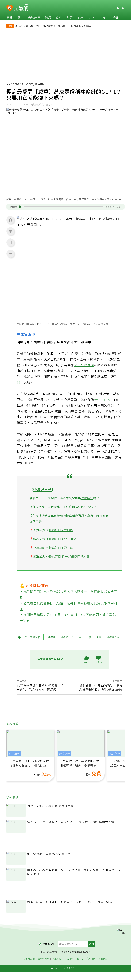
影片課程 (14, 754)
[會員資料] (118, 7)
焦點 (9, 17)
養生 (20, 17)
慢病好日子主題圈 (61, 530)
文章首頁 (90, 958)
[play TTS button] (20, 206)
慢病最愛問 (113, 637)
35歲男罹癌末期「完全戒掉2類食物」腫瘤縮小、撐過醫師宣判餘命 (53, 25)
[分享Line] (10, 231)
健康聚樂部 (43, 958)
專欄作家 (103, 958)
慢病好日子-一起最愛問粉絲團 (69, 556)
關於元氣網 (29, 958)
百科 (59, 17)
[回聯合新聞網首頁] (9, 8)
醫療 (48, 17)
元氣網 (16, 84)
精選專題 (56, 958)
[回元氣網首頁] (21, 7)
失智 (105, 17)
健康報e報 (48, 944)
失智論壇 (34, 17)
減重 (20, 382)
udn (8, 84)
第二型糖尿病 (84, 365)
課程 (81, 17)
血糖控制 (87, 498)
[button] (122, 17)
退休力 (93, 17)
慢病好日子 (27, 84)
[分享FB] (10, 220)
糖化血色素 (102, 399)
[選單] (123, 7)
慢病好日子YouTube (63, 539)
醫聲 (116, 17)
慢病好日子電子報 (61, 547)
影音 (70, 17)
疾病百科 (68, 958)
